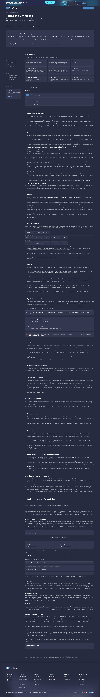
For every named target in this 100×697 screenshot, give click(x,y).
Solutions (29, 7)
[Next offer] (96, 3)
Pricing (50, 7)
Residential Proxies (22, 677)
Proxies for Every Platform (53, 681)
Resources (43, 7)
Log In (77, 7)
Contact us (86, 646)
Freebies (36, 7)
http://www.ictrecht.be (46, 656)
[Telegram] (7, 680)
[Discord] (10, 680)
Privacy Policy (81, 681)
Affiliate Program (82, 679)
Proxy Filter (36, 681)
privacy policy (44, 371)
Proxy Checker (36, 677)
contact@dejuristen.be (52, 657)
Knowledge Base (67, 679)
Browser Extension (37, 682)
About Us (80, 676)
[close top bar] (98, 3)
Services (22, 7)
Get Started (87, 7)
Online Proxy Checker (37, 679)
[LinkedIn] (10, 677)
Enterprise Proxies (22, 687)
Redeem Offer (50, 2)
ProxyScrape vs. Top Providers (54, 682)
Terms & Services (82, 682)
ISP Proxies (20, 682)
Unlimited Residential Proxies (23, 679)
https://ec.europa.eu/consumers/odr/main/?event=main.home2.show (42, 470)
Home (7, 12)
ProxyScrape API (36, 684)
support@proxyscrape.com (42, 107)
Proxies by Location (52, 676)
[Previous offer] (4, 3)
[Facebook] (7, 677)
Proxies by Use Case (52, 677)
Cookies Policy (81, 684)
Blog (65, 676)
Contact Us (66, 681)
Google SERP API (22, 684)
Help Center (66, 677)
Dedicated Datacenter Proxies (23, 681)
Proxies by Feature (52, 679)
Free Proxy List (36, 676)
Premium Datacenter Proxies (23, 676)
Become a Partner (82, 677)
